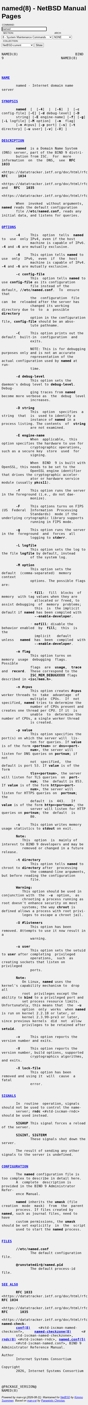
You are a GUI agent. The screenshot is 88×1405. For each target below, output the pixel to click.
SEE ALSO (10, 1284)
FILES (7, 1241)
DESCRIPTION (13, 141)
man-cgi (32, 1400)
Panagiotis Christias (53, 1400)
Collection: (10, 41)
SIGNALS (9, 1096)
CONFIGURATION (15, 1166)
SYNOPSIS (10, 101)
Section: (9, 33)
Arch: (59, 33)
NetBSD (65, 1397)
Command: (9, 25)
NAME (6, 78)
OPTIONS (9, 227)
